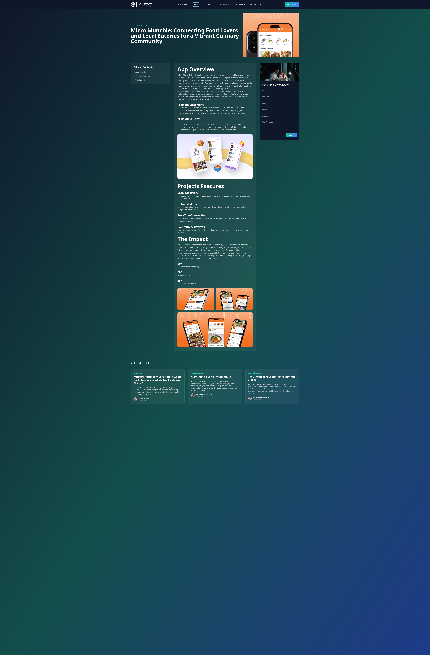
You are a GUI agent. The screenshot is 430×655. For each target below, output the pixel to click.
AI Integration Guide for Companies (211, 376)
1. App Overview (140, 72)
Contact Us (292, 4)
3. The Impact (139, 80)
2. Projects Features (142, 76)
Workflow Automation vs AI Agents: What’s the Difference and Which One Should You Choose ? (157, 380)
